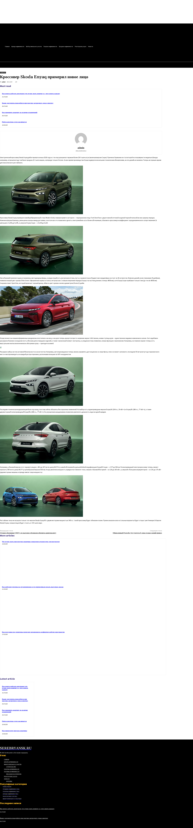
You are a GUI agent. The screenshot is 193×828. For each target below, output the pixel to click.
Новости (2, 72)
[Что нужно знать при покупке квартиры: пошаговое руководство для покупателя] (143, 562)
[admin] (81, 139)
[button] (87, 55)
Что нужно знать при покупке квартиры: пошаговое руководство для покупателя (31, 542)
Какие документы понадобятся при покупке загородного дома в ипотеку (27, 103)
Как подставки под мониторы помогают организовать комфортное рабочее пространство (33, 632)
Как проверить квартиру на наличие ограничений (19, 112)
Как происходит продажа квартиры (14, 731)
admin (3, 82)
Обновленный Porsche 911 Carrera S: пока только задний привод (137, 533)
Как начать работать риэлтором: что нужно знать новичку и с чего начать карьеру (31, 94)
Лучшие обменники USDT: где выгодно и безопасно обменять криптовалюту (28, 533)
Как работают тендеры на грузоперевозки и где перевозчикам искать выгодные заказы (32, 587)
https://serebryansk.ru (81, 150)
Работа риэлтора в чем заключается (14, 122)
